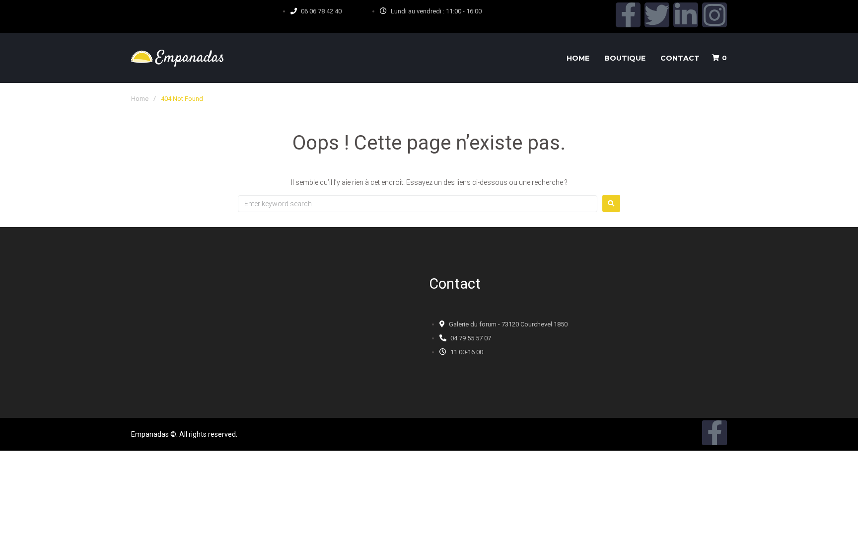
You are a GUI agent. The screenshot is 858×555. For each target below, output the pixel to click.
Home (139, 98)
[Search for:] (417, 203)
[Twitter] (656, 14)
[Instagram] (714, 14)
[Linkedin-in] (685, 14)
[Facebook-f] (628, 14)
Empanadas (150, 434)
